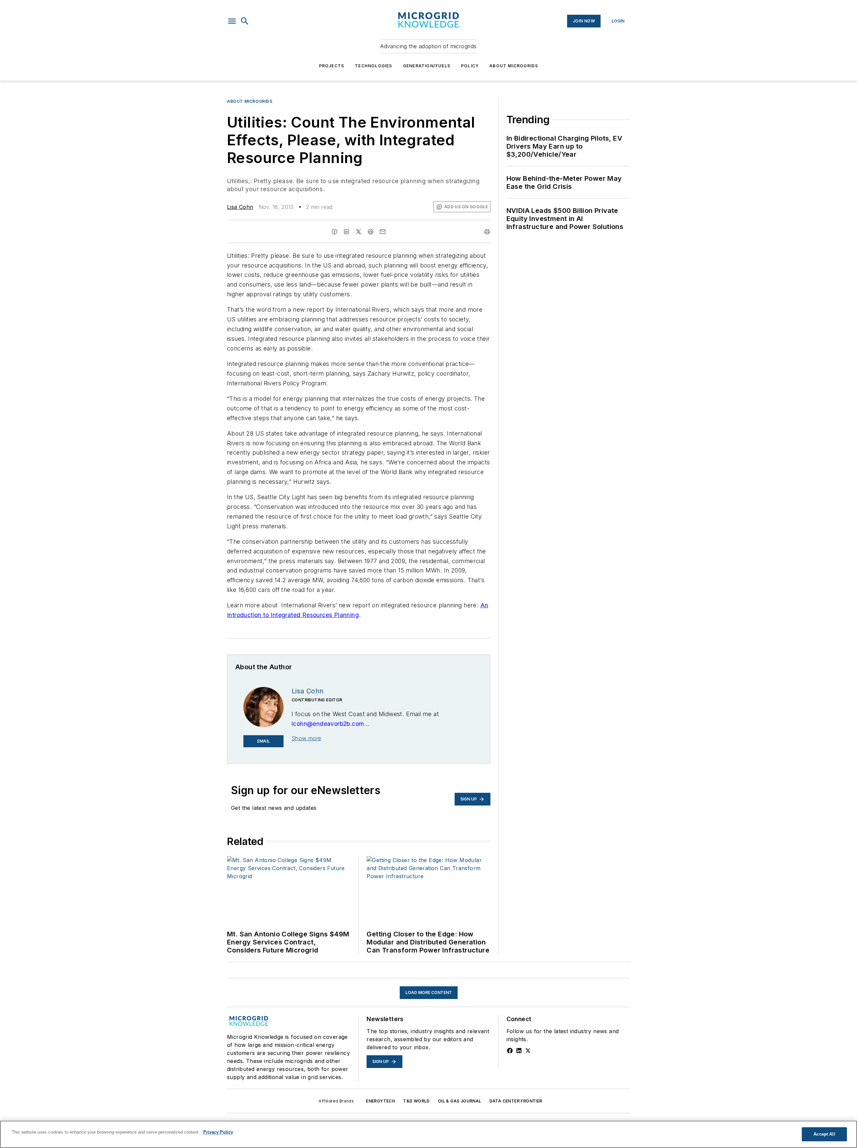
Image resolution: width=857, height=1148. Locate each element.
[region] (428, 1134)
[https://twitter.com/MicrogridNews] (528, 1050)
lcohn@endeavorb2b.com (328, 723)
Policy (470, 65)
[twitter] (358, 231)
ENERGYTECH (380, 1100)
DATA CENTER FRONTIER (515, 1100)
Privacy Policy (218, 1132)
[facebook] (334, 231)
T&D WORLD (416, 1100)
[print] (487, 231)
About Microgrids (513, 65)
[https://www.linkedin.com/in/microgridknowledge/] (519, 1050)
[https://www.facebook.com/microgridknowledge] (510, 1050)
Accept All (824, 1134)
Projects (331, 65)
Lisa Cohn (240, 207)
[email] (382, 231)
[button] (232, 21)
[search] (245, 21)
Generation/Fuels (426, 65)
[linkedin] (346, 231)
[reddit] (370, 231)
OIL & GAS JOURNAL (459, 1100)
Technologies (373, 65)
